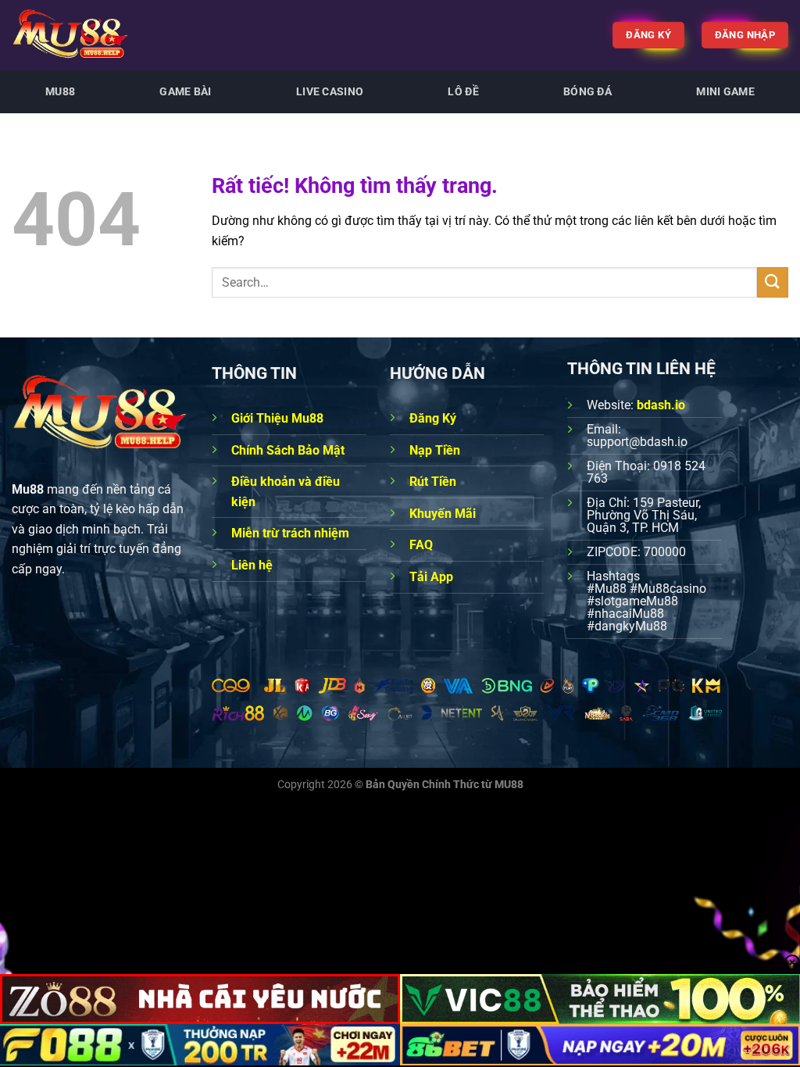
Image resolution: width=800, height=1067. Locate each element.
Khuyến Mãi (442, 513)
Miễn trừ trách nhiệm (290, 533)
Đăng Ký (432, 418)
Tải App (431, 576)
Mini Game (725, 91)
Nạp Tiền (434, 450)
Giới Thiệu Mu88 (277, 418)
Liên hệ (252, 565)
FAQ (421, 544)
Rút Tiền (432, 481)
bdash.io (661, 405)
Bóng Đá (587, 91)
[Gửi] (772, 282)
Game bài (185, 91)
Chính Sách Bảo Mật (288, 450)
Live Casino (329, 91)
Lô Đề (463, 91)
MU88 (60, 91)
